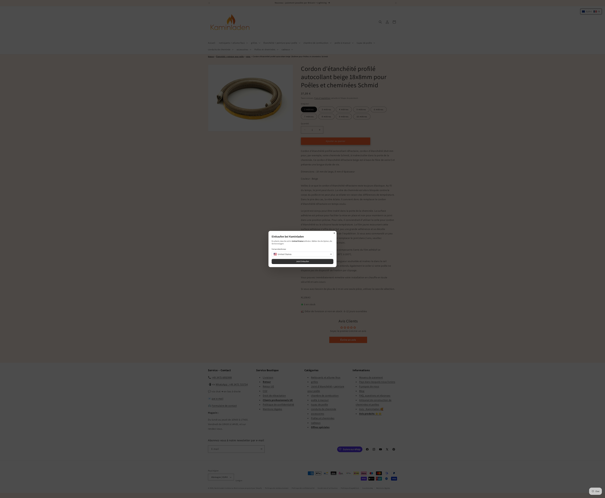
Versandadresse (279, 249)
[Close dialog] (334, 233)
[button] (302, 254)
